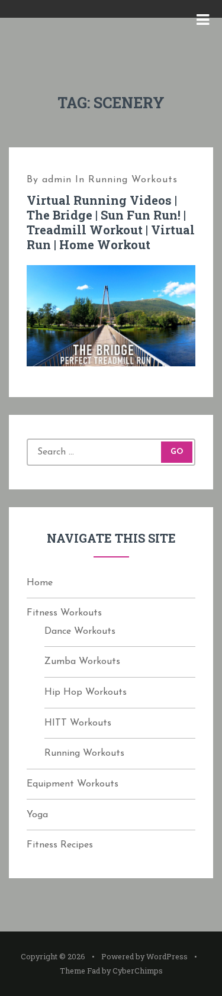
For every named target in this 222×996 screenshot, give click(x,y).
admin (57, 180)
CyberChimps (137, 970)
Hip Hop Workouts (85, 692)
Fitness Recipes (60, 845)
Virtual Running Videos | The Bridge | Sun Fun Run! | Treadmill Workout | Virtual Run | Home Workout (111, 222)
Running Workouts (133, 180)
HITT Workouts (77, 723)
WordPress (167, 956)
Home (40, 583)
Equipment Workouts (72, 784)
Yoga (37, 815)
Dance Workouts (79, 631)
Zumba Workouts (82, 661)
